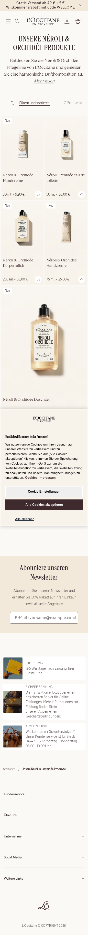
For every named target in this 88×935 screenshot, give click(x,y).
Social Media (13, 857)
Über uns (10, 815)
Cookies (31, 477)
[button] (8, 21)
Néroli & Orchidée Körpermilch (18, 263)
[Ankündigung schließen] (80, 5)
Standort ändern (14, 912)
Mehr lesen (44, 81)
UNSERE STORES (15, 904)
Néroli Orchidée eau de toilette (65, 178)
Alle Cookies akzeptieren (44, 505)
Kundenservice (14, 794)
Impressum (47, 477)
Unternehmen (13, 836)
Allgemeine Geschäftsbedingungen (26, 890)
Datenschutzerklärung (18, 897)
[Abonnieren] (72, 618)
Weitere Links (13, 878)
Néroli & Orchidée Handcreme (18, 178)
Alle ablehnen (24, 519)
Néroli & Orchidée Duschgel (26, 400)
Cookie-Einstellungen (44, 491)
